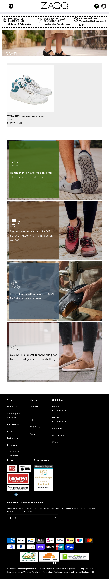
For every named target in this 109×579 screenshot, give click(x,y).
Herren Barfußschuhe (59, 419)
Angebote (57, 428)
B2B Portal (35, 427)
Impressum (13, 424)
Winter (56, 442)
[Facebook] (54, 564)
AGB (9, 431)
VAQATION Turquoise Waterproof (26, 115)
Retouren (12, 445)
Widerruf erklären (15, 453)
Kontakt (34, 406)
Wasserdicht (59, 435)
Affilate (34, 434)
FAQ (32, 413)
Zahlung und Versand (14, 415)
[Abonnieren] (55, 517)
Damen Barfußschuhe (59, 408)
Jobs (32, 420)
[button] (11, 6)
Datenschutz (14, 438)
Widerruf (12, 406)
